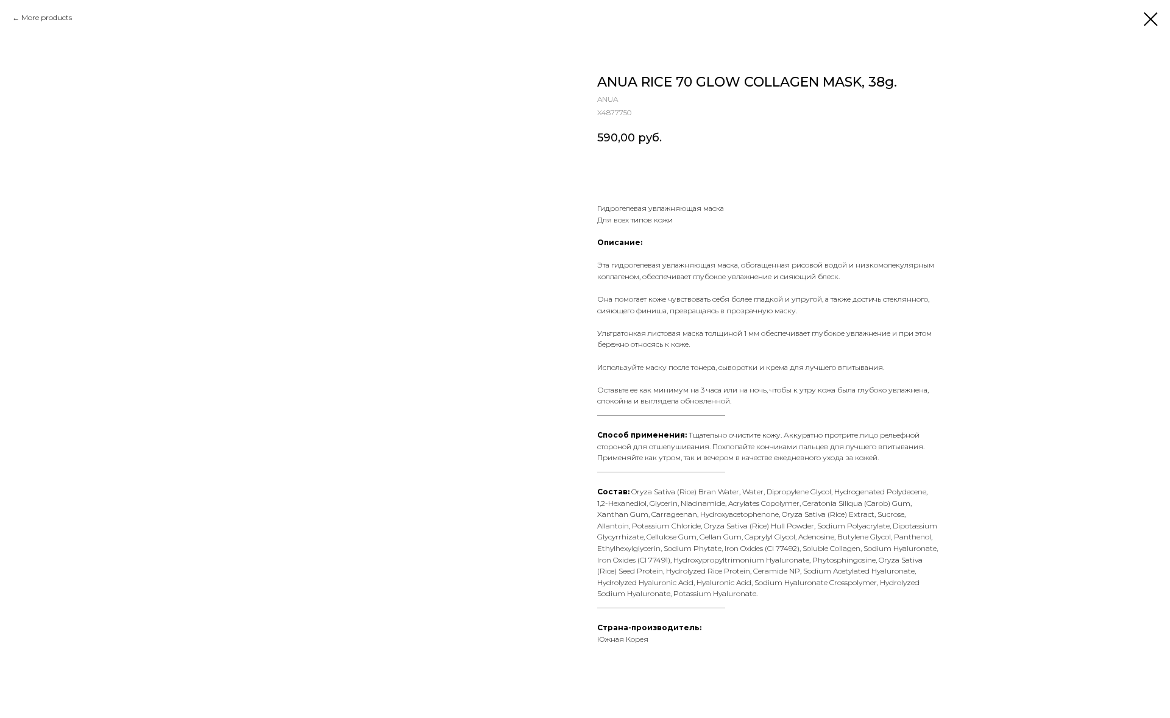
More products (46, 17)
